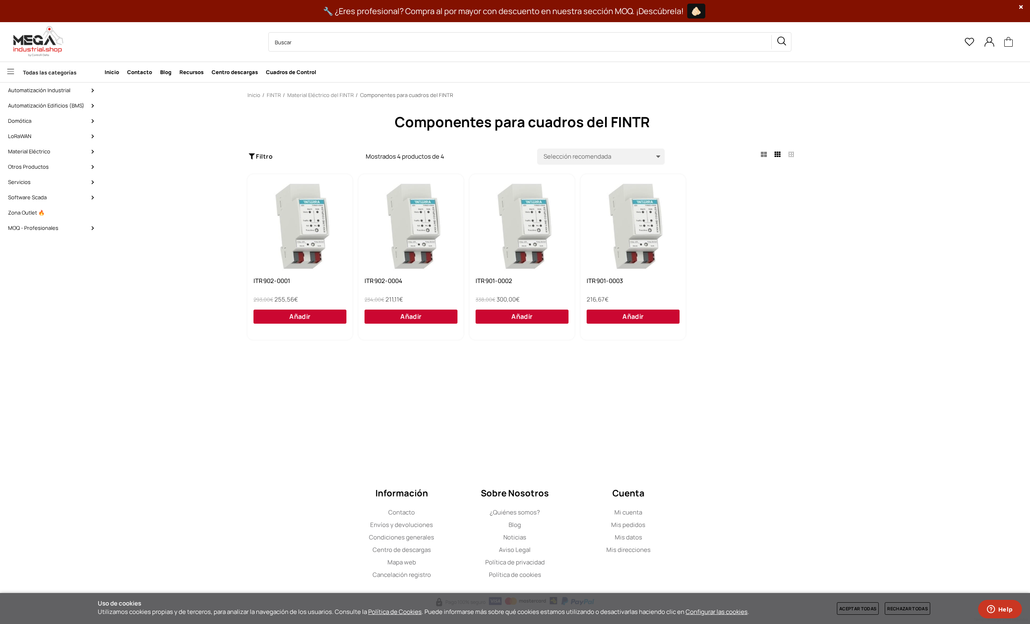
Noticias (514, 537)
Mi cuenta (628, 512)
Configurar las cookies (717, 611)
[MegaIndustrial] (36, 42)
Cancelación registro (402, 574)
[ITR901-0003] (633, 226)
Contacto (401, 512)
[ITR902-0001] (299, 226)
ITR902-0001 (271, 281)
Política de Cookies (395, 611)
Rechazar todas (907, 608)
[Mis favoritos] (969, 42)
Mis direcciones (628, 549)
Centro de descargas (402, 549)
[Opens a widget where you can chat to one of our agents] (1000, 610)
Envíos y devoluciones (401, 525)
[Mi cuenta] (989, 42)
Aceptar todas (857, 608)
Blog (515, 525)
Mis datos (628, 537)
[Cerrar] (1021, 7)
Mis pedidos (628, 525)
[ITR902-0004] (411, 226)
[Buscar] (781, 42)
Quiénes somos (515, 512)
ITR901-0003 (605, 281)
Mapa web (401, 562)
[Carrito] (1008, 42)
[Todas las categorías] (50, 72)
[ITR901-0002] (522, 226)
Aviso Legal (515, 549)
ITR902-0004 (383, 281)
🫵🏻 (696, 11)
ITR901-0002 (494, 281)
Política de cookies (515, 574)
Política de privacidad (515, 562)
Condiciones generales (401, 537)
